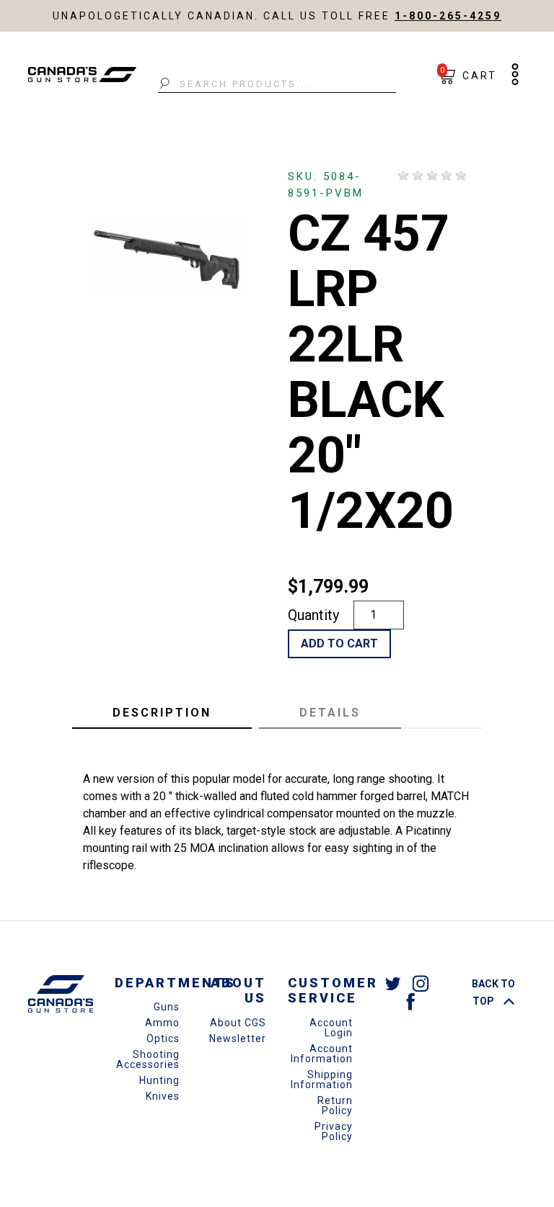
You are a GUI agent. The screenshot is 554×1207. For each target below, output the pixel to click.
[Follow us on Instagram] (420, 983)
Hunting (159, 1080)
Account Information (322, 1053)
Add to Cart (339, 643)
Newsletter (237, 1038)
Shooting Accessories (148, 1059)
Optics (163, 1038)
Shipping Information (322, 1079)
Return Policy (335, 1105)
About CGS (238, 1022)
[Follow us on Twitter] (393, 983)
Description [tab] (162, 712)
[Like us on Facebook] (410, 1001)
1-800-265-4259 (448, 16)
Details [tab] (330, 712)
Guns (167, 1007)
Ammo (162, 1022)
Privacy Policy (334, 1131)
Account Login (331, 1027)
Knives (163, 1096)
